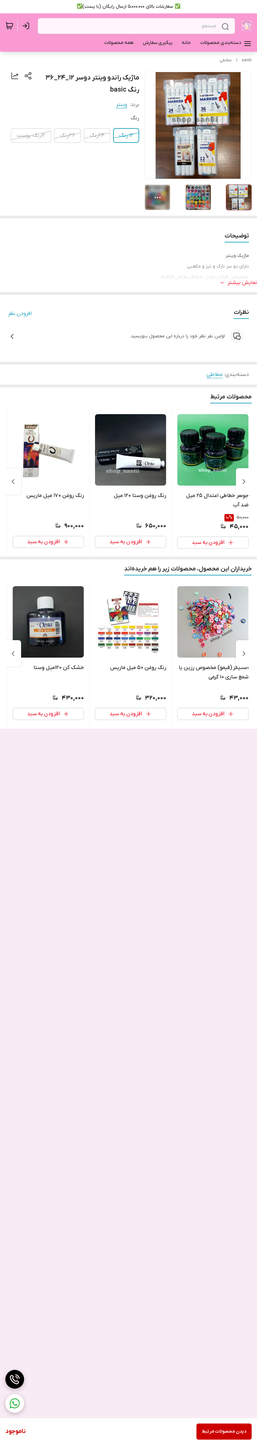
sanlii (247, 60)
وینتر (121, 104)
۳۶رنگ (67, 135)
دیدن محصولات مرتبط (224, 1431)
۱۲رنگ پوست (31, 135)
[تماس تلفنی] (14, 1379)
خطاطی (226, 60)
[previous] (244, 481)
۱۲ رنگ (126, 135)
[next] (13, 481)
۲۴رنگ (97, 135)
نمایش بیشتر (242, 282)
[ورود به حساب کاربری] (27, 26)
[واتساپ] (14, 1403)
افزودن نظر (20, 313)
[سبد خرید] (9, 26)
